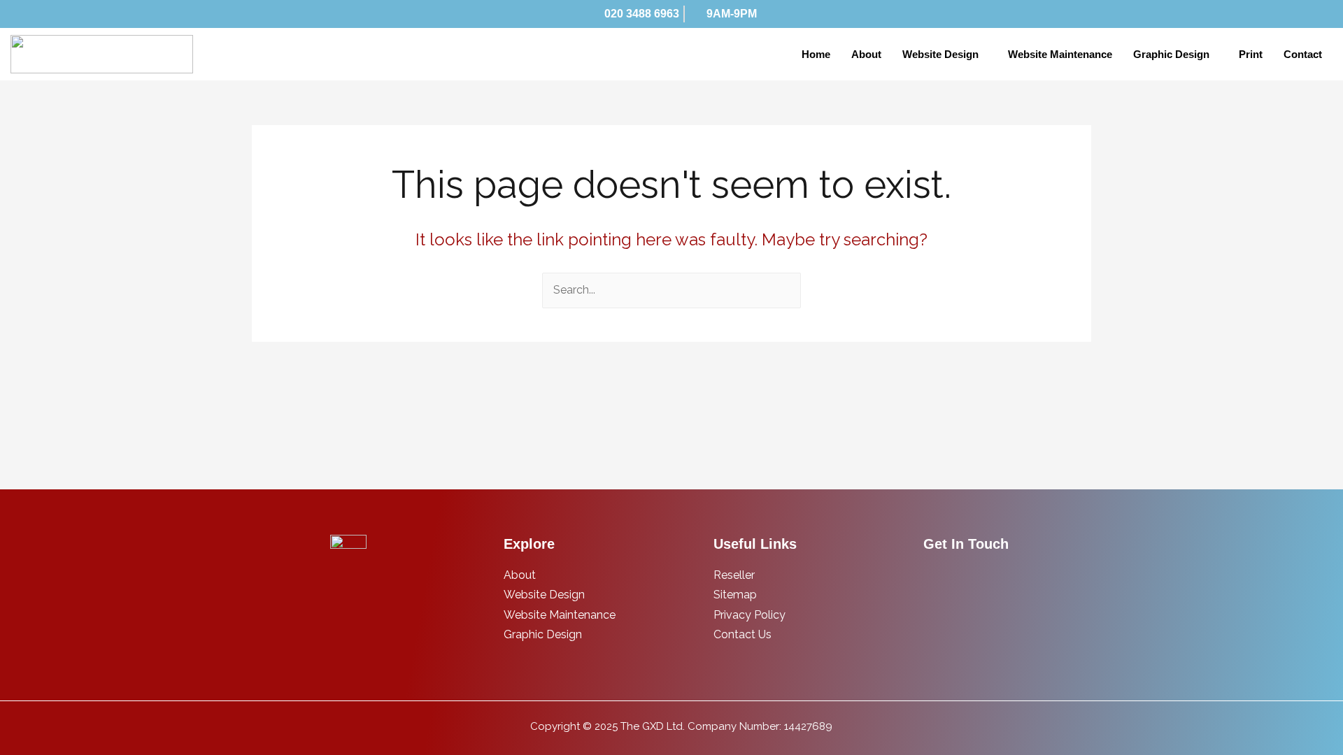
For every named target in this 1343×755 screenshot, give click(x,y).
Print (1251, 54)
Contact (1303, 54)
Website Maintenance (1060, 54)
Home (816, 54)
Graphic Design (1171, 54)
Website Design (940, 54)
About (866, 54)
